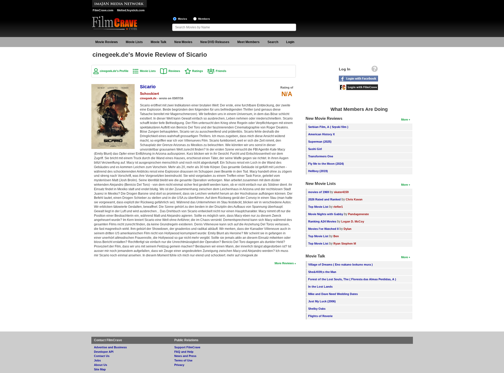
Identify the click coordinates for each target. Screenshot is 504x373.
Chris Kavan (354, 199)
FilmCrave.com (103, 10)
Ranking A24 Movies (322, 221)
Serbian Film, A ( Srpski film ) (328, 126)
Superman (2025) (320, 141)
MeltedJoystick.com (131, 10)
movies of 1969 (318, 192)
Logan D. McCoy (352, 221)
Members (204, 18)
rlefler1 (338, 206)
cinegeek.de (148, 98)
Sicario (148, 86)
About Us (100, 364)
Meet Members (248, 42)
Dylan (347, 228)
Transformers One (320, 156)
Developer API (103, 351)
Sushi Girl (315, 149)
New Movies (183, 42)
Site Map (100, 369)
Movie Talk (158, 42)
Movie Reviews (106, 42)
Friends (221, 70)
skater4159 (341, 192)
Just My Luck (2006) (322, 301)
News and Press (185, 356)
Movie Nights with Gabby (325, 214)
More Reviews (284, 263)
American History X (321, 134)
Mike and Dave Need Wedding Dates (333, 294)
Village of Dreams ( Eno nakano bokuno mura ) (340, 264)
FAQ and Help (183, 351)
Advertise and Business (110, 347)
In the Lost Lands (320, 286)
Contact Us (101, 356)
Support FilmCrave (187, 347)
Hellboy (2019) (318, 171)
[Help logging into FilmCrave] (374, 70)
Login (290, 42)
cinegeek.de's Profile (114, 70)
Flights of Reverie (320, 316)
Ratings (197, 70)
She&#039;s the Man (322, 271)
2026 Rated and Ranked (324, 199)
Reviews (174, 70)
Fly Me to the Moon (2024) (326, 163)
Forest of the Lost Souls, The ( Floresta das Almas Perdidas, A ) (352, 279)
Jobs (97, 360)
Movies (182, 18)
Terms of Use (183, 360)
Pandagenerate (358, 214)
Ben (336, 236)
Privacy (179, 364)
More (404, 119)
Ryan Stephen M (344, 243)
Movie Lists (134, 42)
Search (272, 42)
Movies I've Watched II (323, 228)
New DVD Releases (214, 42)
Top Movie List (318, 206)
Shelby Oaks (317, 308)
